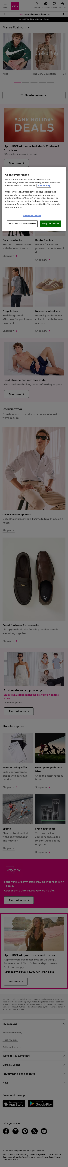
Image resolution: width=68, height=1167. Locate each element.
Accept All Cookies (50, 223)
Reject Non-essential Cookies (22, 223)
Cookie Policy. (44, 185)
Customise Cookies (32, 215)
